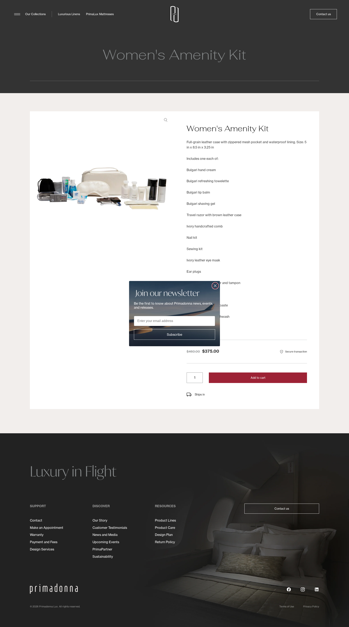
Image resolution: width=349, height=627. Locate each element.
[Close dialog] (215, 286)
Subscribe (174, 334)
